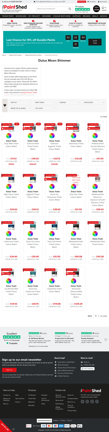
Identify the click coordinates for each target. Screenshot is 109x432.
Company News (73, 398)
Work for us (71, 402)
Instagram (87, 401)
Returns (5, 404)
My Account (103, 2)
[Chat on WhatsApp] (88, 370)
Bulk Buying (81, 2)
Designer (44, 395)
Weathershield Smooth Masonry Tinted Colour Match (98, 146)
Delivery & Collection (6, 399)
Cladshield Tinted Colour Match (54, 289)
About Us (71, 395)
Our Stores (92, 2)
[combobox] (54, 8)
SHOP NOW (95, 42)
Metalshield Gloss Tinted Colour (97, 241)
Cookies (55, 420)
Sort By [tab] (14, 102)
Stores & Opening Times (61, 396)
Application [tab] (88, 102)
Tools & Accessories (45, 399)
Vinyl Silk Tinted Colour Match (76, 194)
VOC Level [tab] (39, 108)
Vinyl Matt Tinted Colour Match (11, 143)
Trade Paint (32, 398)
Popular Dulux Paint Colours (33, 55)
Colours (17, 402)
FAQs (17, 395)
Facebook (82, 401)
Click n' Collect (75, 24)
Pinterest (97, 401)
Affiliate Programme (59, 408)
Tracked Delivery (33, 24)
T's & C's (69, 420)
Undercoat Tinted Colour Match (11, 241)
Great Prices (12, 24)
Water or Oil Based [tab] (18, 108)
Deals (43, 404)
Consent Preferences (44, 420)
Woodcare (31, 402)
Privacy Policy (40, 375)
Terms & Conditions (71, 406)
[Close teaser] (13, 429)
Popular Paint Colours (15, 55)
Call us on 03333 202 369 (13, 2)
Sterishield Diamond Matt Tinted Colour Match (76, 291)
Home (4, 55)
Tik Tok (92, 401)
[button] (6, 425)
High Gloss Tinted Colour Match (11, 194)
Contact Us (6, 395)
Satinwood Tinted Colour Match (76, 143)
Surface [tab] (63, 102)
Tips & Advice (19, 398)
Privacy (63, 420)
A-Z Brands (32, 395)
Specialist (31, 405)
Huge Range (54, 24)
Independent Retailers (97, 24)
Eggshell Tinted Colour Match (33, 194)
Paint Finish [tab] (39, 102)
